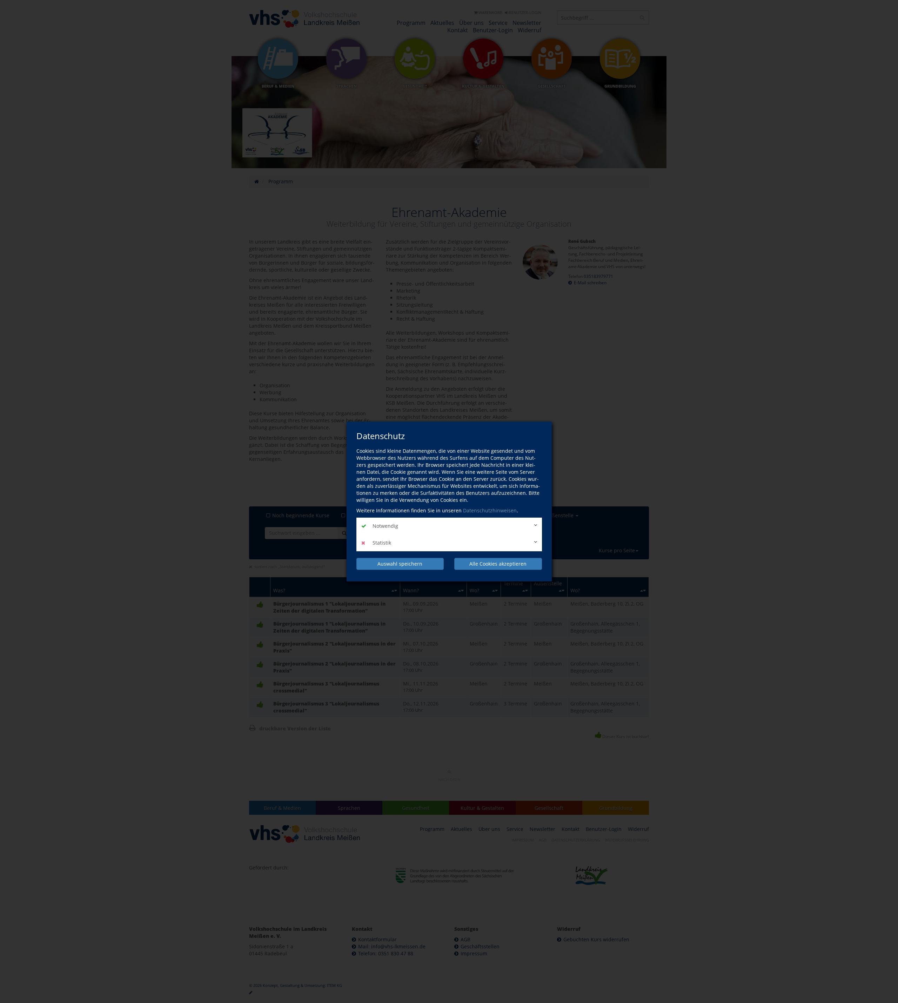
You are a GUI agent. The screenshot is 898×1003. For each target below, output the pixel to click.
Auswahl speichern (399, 563)
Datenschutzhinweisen (490, 510)
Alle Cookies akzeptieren (498, 563)
